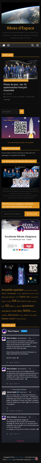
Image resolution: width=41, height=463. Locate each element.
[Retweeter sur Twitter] (11, 389)
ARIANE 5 (4, 293)
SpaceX (12, 318)
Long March (6, 311)
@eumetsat (12, 373)
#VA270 (33, 373)
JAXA (11, 306)
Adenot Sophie (11, 392)
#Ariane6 (28, 373)
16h (30, 338)
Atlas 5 (37, 293)
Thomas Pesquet (30, 97)
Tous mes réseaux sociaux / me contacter (21, 142)
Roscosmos (13, 315)
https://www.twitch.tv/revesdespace (18, 354)
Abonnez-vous (32, 214)
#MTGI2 (31, 371)
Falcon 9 (24, 301)
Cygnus (4, 301)
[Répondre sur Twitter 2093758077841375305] (7, 362)
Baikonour (12, 297)
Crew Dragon (34, 297)
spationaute (21, 97)
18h (30, 392)
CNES (28, 297)
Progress (4, 315)
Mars (19, 310)
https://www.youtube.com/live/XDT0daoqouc (20, 352)
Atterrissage (5, 297)
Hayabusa (34, 301)
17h (30, 369)
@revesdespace (22, 338)
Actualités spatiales (12, 289)
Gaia (29, 301)
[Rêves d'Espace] (4, 45)
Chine (22, 296)
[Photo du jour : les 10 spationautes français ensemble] (20, 69)
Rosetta (21, 315)
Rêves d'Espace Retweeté (19, 389)
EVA (18, 301)
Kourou (19, 306)
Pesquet (33, 311)
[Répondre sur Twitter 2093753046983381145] (7, 384)
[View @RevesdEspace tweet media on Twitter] (17, 358)
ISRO (3, 306)
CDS (17, 297)
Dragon (9, 301)
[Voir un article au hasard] (37, 45)
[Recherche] (21, 111)
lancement (28, 305)
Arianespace (11, 293)
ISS (7, 305)
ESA (11, 97)
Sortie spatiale (33, 315)
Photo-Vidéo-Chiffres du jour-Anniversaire (16, 80)
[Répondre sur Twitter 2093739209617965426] (7, 434)
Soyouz (5, 318)
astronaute (32, 293)
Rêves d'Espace (20, 28)
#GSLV (22, 423)
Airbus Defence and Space (31, 290)
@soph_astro (23, 392)
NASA (26, 311)
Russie (26, 315)
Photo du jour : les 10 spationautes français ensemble (15, 87)
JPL (15, 306)
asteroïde (25, 293)
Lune (14, 310)
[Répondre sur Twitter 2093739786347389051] (7, 411)
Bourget (7, 97)
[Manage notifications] (36, 458)
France (15, 97)
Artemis (19, 293)
